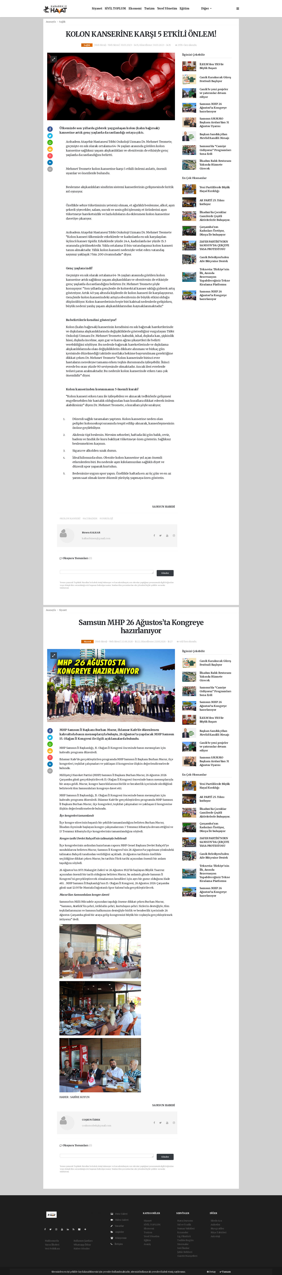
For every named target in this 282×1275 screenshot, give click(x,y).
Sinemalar (183, 1244)
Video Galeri (121, 1219)
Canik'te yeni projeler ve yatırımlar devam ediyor (214, 93)
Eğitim (184, 8)
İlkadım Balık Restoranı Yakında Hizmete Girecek (215, 164)
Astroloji (215, 1236)
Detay (212, 1271)
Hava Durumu (185, 1220)
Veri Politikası (52, 1248)
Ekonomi (135, 8)
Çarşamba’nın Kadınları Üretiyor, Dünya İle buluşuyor (213, 230)
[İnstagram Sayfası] (57, 1229)
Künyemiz (121, 1238)
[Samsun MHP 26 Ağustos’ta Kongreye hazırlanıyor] (111, 685)
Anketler (215, 1224)
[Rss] (75, 1229)
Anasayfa (51, 21)
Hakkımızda (52, 1240)
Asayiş (147, 1244)
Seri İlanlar (183, 1248)
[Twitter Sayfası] (51, 1229)
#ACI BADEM (90, 518)
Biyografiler (217, 1228)
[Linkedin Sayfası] (69, 1229)
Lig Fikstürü (184, 1236)
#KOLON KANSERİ (70, 518)
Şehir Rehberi (184, 1252)
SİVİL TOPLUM (115, 8)
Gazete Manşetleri (187, 1255)
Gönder (165, 573)
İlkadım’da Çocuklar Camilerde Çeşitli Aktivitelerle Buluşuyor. (215, 216)
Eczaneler (182, 1232)
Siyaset (97, 8)
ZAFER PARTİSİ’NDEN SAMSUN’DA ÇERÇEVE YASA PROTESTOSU (214, 245)
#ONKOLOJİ (106, 518)
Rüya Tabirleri (218, 1232)
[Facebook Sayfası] (46, 1229)
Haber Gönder (82, 1248)
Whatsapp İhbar (82, 1244)
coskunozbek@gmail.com (96, 1125)
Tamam (226, 1271)
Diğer (205, 8)
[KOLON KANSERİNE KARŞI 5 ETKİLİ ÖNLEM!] (111, 86)
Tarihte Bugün (185, 1240)
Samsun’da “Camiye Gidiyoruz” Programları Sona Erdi (215, 150)
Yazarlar (119, 1225)
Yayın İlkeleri (52, 1244)
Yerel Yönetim (167, 8)
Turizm (149, 8)
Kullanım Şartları (83, 1240)
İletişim (118, 1244)
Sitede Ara (216, 1220)
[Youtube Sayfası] (63, 1229)
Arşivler (119, 1231)
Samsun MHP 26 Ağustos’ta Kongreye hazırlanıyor (213, 107)
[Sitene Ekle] (86, 1229)
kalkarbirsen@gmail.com (96, 538)
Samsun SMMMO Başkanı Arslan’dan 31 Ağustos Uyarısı (214, 122)
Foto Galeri (121, 1213)
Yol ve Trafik (184, 1224)
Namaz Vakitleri (186, 1228)
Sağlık (62, 21)
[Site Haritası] (80, 1229)
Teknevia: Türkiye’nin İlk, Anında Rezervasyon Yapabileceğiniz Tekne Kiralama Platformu (215, 277)
